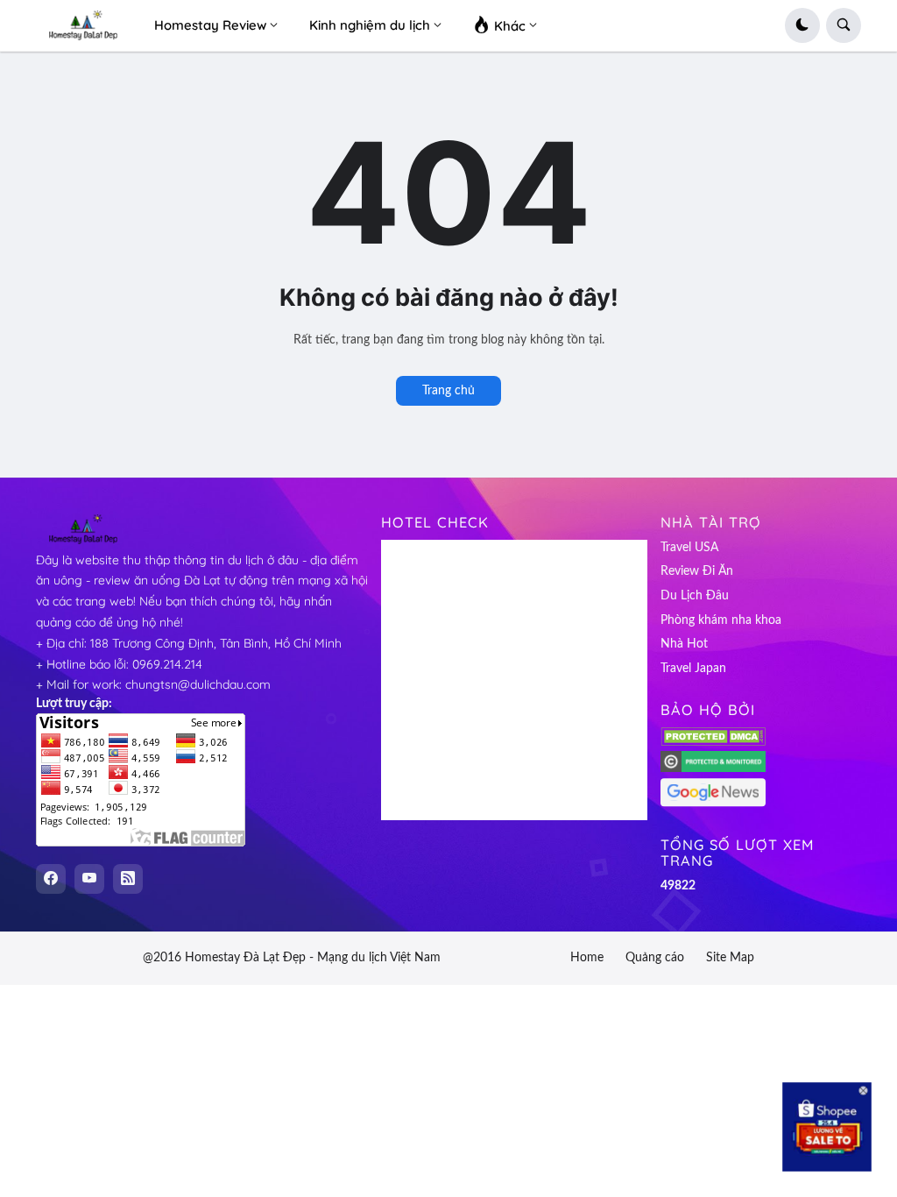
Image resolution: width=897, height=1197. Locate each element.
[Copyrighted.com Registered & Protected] (713, 768)
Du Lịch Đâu (694, 596)
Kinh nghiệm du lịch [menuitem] (369, 25)
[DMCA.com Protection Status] (713, 742)
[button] (802, 25)
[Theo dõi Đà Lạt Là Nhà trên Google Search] (713, 803)
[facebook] (51, 879)
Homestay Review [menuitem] (210, 25)
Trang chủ (448, 391)
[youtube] (89, 879)
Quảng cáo (654, 958)
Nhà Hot (684, 644)
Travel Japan (693, 668)
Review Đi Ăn (696, 571)
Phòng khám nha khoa (720, 620)
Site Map (730, 958)
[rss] (128, 879)
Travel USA (689, 548)
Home (587, 958)
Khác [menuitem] (508, 26)
